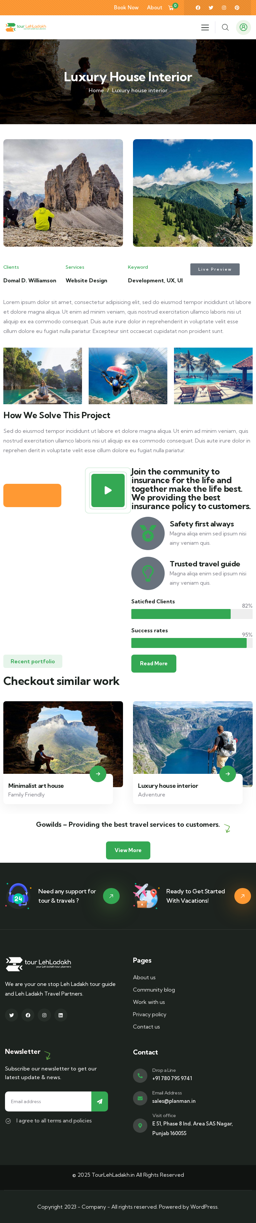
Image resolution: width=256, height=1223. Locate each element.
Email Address (167, 1093)
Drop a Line (164, 1070)
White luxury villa (167, 785)
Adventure (27, 794)
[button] (249, 197)
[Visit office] (140, 1125)
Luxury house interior (43, 785)
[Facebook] (198, 7)
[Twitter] (211, 7)
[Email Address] (140, 1098)
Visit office (164, 1115)
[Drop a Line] (140, 1076)
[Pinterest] (237, 7)
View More (128, 850)
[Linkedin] (60, 1015)
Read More (154, 663)
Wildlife (152, 794)
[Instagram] (224, 7)
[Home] (25, 27)
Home (96, 90)
